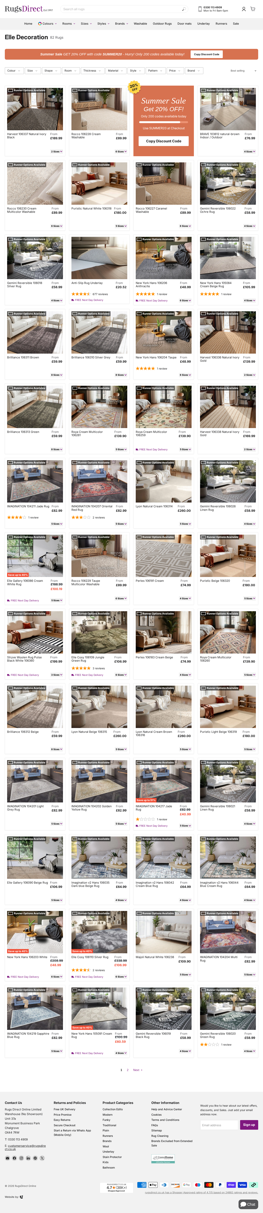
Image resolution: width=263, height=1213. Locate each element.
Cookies (156, 1114)
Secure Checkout (64, 1125)
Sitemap (156, 1130)
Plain (106, 1130)
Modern (107, 1114)
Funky (106, 1119)
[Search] (184, 9)
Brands (107, 1141)
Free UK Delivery (64, 1109)
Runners (108, 1135)
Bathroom (109, 1167)
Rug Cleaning (159, 1135)
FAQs (154, 1125)
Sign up (249, 1125)
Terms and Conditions (165, 1119)
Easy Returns (62, 1119)
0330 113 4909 (18, 1139)
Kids (106, 1162)
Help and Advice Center (166, 1109)
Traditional (109, 1125)
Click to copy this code (132, 54)
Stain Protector (112, 1157)
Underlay (108, 1151)
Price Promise (62, 1114)
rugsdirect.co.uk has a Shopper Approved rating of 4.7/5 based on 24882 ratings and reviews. (201, 1192)
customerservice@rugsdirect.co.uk (25, 1147)
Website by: (12, 1197)
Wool (106, 1146)
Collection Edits (113, 1109)
